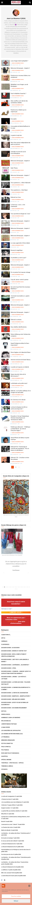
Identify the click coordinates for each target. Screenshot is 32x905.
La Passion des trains (7, 827)
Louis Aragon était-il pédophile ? (19, 61)
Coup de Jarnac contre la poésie (19, 279)
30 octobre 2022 (15, 123)
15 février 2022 (14, 323)
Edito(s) (3, 711)
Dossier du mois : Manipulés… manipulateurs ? (15, 696)
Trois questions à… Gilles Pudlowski (20, 182)
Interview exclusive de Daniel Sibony (20, 359)
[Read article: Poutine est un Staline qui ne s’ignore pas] (5, 112)
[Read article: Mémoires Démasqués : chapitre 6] (5, 223)
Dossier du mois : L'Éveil (8, 668)
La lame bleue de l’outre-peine (9, 875)
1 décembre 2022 (15, 97)
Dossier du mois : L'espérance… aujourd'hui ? (15, 664)
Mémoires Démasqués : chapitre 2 (20, 305)
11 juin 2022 (14, 194)
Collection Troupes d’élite (8, 805)
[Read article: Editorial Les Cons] (5, 199)
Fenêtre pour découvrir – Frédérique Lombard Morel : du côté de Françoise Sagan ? (20, 428)
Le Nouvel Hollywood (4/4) (8, 843)
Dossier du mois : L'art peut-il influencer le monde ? (15, 660)
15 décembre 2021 (15, 396)
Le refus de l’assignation (8, 796)
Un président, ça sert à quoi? (18, 257)
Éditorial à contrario (16, 319)
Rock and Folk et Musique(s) (10, 753)
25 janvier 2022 (15, 340)
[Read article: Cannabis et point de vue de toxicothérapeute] (5, 154)
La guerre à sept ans (16, 135)
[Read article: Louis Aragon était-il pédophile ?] (5, 63)
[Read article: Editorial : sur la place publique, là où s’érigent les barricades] (5, 393)
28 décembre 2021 (15, 371)
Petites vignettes (7, 743)
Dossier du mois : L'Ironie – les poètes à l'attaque (13, 677)
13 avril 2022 (14, 276)
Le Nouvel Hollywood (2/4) (8, 867)
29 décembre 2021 (15, 363)
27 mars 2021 (14, 412)
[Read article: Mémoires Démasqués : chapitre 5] (5, 231)
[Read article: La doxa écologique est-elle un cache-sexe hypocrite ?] (5, 409)
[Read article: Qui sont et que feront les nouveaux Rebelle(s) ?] (5, 289)
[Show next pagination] (19, 467)
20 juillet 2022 (14, 157)
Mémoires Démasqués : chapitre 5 (20, 228)
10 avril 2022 (14, 283)
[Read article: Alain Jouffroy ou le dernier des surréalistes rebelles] (5, 103)
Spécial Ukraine (6, 759)
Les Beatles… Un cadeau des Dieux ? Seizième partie (15, 833)
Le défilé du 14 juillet (7, 869)
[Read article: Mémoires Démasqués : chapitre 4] (5, 238)
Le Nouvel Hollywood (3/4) (8, 846)
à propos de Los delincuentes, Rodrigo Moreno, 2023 (15, 816)
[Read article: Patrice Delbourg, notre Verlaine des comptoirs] (5, 336)
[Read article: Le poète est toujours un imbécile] (5, 369)
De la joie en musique (7, 838)
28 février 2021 (14, 443)
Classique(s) (5, 644)
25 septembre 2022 (15, 148)
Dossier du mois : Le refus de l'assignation (14, 692)
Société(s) (4, 756)
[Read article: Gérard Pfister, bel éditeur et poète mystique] (5, 440)
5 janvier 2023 (14, 90)
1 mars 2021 (14, 423)
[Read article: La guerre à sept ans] (5, 137)
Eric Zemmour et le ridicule (18, 399)
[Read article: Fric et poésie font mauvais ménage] (5, 274)
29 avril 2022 (14, 254)
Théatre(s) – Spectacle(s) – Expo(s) (12, 762)
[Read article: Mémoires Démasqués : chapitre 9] (5, 70)
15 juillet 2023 (14, 64)
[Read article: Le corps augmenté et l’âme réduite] (5, 245)
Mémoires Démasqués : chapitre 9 (20, 68)
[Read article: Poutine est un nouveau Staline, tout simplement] (5, 78)
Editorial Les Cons (16, 197)
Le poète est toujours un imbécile (20, 367)
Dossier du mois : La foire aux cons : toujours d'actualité (15, 683)
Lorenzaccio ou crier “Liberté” (9, 824)
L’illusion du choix (6, 799)
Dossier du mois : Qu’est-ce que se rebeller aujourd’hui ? (14, 703)
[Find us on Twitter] (4, 880)
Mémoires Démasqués (8, 740)
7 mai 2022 (13, 225)
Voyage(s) (4, 769)
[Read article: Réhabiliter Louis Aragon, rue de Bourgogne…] (5, 87)
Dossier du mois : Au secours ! (10, 647)
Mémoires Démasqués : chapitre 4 (20, 235)
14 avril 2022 (14, 269)
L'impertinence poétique (9, 724)
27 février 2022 (14, 316)
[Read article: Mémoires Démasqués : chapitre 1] (5, 314)
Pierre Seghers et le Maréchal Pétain (20, 352)
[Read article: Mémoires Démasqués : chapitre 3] (5, 267)
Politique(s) (5, 750)
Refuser (16, 901)
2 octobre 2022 (14, 139)
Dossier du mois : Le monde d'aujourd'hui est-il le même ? (15, 688)
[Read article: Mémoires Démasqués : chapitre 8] (5, 163)
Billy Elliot (4, 813)
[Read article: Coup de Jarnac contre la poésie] (5, 282)
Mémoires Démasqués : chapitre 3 (20, 265)
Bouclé (3, 821)
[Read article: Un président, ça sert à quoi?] (5, 260)
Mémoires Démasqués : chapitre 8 (20, 160)
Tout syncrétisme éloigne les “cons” (20, 213)
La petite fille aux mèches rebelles (10, 811)
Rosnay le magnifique (16, 250)
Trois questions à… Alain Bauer (19, 190)
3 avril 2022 (14, 292)
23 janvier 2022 (15, 349)
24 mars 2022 (14, 309)
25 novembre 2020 (15, 463)
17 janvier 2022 (15, 356)
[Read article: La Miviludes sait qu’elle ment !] (5, 386)
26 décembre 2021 (15, 387)
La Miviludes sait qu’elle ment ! (19, 383)
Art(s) (3, 638)
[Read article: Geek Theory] (5, 170)
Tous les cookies (16, 896)
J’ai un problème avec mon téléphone (11, 802)
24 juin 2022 (14, 164)
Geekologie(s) (5, 714)
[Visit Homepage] (16, 2)
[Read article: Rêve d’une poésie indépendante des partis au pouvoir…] (5, 145)
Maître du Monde (5, 830)
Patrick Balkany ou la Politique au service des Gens (15, 849)
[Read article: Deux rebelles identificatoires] (5, 329)
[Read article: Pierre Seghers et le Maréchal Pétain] (5, 355)
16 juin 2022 (14, 172)
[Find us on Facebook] (1, 880)
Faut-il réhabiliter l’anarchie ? (18, 93)
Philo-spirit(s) (6, 746)
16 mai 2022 (14, 201)
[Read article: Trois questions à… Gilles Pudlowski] (5, 185)
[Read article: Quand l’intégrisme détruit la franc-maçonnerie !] (5, 345)
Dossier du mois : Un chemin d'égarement (14, 707)
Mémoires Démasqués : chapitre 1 (20, 312)
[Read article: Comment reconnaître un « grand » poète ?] (5, 298)
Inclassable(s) (6, 720)
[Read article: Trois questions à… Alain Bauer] (5, 192)
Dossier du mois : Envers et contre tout (14, 650)
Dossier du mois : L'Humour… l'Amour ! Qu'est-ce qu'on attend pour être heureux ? (16, 672)
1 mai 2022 (13, 239)
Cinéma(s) (4, 641)
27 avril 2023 (14, 72)
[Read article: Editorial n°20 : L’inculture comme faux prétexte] (5, 460)
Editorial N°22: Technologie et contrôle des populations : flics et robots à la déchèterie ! (20, 448)
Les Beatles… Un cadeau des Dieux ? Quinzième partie (16, 857)
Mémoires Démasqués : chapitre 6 (20, 221)
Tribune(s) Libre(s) (7, 766)
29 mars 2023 (14, 81)
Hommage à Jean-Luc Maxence (10, 717)
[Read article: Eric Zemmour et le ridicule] (5, 402)
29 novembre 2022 (15, 106)
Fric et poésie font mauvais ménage (20, 272)
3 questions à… (6, 634)
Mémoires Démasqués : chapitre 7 (20, 175)
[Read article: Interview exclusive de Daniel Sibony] (5, 362)
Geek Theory (14, 168)
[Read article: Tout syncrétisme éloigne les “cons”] (5, 216)
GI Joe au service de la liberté (9, 841)
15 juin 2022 (14, 179)
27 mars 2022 (14, 301)
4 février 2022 (14, 331)
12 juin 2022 (14, 186)
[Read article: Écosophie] (5, 121)
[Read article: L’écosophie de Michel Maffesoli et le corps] (5, 128)
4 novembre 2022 (15, 115)
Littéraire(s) (5, 737)
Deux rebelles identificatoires (19, 327)
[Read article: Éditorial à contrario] (5, 322)
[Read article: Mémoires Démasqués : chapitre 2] (5, 307)
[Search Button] (30, 2)
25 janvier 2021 (15, 454)
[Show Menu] (2, 2)
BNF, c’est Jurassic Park (7, 872)
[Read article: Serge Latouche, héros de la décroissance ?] (5, 376)
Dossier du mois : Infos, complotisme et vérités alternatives (13, 655)
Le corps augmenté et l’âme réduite (20, 243)
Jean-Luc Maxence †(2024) (18, 63)
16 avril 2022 (14, 261)
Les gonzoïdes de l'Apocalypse (11, 730)
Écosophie (13, 119)
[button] (29, 886)
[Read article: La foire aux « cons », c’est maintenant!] (5, 207)
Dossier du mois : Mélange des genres (13, 699)
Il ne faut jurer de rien (7, 854)
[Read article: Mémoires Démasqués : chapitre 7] (5, 178)
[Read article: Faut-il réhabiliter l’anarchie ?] (5, 96)
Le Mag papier (5, 727)
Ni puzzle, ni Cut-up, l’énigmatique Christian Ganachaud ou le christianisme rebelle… (20, 417)
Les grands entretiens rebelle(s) (12, 733)
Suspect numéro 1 (6, 808)
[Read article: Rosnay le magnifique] (5, 252)
